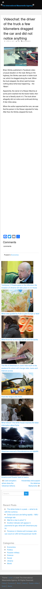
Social (9, 558)
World (9, 563)
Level (10, 577)
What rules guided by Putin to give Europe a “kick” (20, 313)
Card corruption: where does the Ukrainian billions (9, 483)
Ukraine (10, 561)
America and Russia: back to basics (15, 477)
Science (10, 555)
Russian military (13, 552)
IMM (18, 41)
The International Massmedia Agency (17, 5)
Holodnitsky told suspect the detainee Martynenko (30, 483)
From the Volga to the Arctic (11, 396)
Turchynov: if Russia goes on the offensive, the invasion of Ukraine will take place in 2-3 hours (19, 286)
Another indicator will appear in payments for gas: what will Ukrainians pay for (21, 526)
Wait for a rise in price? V (16, 520)
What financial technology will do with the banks (19, 339)
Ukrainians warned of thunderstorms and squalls (19, 451)
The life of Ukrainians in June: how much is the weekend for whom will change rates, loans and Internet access (19, 368)
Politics (10, 549)
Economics (26, 41)
